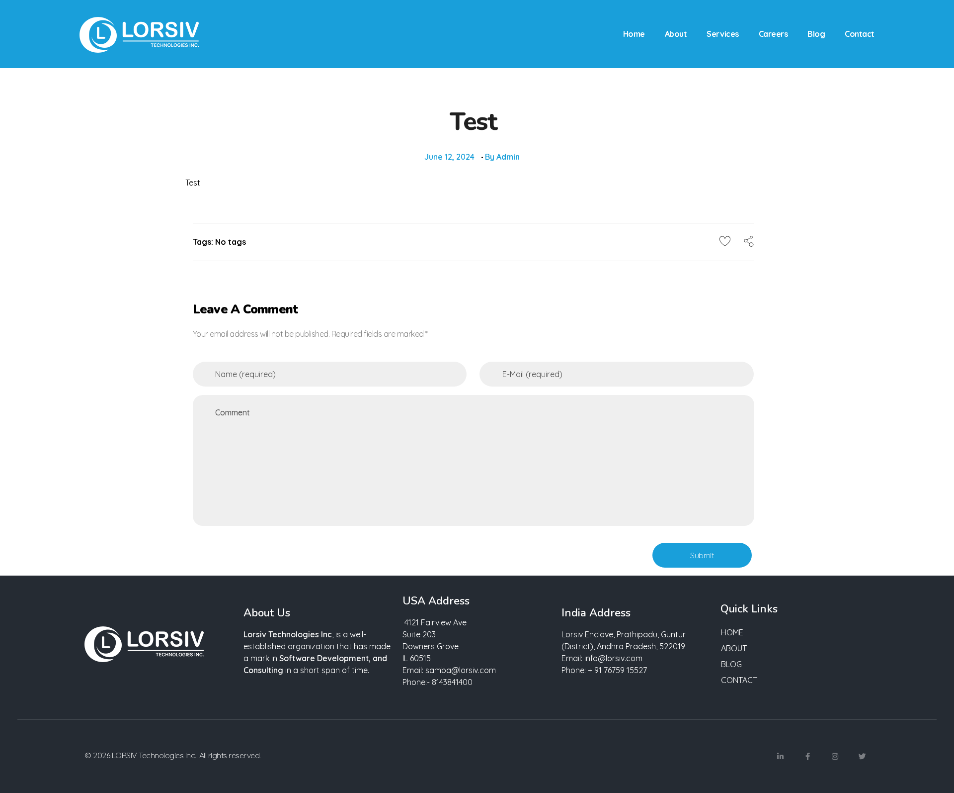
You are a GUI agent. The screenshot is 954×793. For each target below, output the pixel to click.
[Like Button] (724, 241)
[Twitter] (862, 756)
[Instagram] (834, 756)
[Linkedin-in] (780, 756)
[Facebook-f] (807, 756)
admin (508, 157)
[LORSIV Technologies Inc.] (139, 35)
